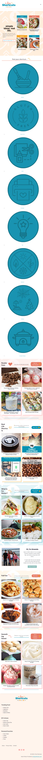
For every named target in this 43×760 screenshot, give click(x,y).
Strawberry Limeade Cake (22, 29)
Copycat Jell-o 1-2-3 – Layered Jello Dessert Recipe (32, 389)
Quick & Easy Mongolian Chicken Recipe (11, 600)
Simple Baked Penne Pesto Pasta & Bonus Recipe (34, 30)
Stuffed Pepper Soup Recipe (11, 540)
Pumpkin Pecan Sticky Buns (34, 50)
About (3, 745)
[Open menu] (41, 4)
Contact (15, 745)
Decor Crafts (6, 725)
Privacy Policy (9, 745)
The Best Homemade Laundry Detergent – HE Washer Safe (11, 413)
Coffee (4, 735)
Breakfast (5, 711)
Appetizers (5, 709)
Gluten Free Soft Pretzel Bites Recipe (32, 600)
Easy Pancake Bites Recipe (31, 412)
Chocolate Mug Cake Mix (32, 685)
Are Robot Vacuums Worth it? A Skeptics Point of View (11, 454)
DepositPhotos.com (37, 756)
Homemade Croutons (22, 49)
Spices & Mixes (6, 712)
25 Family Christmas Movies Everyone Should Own (32, 454)
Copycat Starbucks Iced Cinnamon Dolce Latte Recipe (32, 624)
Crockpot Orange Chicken (32, 540)
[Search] (13, 40)
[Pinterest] (24, 750)
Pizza (4, 739)
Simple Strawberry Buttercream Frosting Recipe (11, 686)
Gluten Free (6, 707)
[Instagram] (21, 750)
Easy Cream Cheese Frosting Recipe (32, 662)
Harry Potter (6, 733)
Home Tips (5, 720)
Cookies (5, 737)
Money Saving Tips (7, 722)
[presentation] (22, 23)
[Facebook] (19, 750)
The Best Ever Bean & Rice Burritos (11, 517)
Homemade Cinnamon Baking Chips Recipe (11, 389)
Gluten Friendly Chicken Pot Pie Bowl (32, 517)
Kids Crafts (5, 724)
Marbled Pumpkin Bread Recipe (11, 623)
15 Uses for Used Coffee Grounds (32, 478)
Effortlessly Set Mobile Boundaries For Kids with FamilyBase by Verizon (11, 478)
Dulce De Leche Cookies (11, 661)
